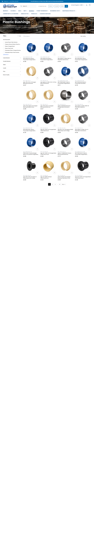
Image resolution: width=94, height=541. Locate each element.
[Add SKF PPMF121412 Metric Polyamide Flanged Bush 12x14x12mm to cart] (54, 54)
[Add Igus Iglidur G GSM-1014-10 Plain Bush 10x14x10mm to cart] (89, 125)
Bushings (9, 18)
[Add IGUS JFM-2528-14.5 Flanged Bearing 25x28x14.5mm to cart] (37, 101)
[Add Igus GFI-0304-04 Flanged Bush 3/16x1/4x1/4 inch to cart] (54, 149)
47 (59, 184)
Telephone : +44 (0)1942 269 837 (11, 1)
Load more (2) (5, 54)
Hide (20, 35)
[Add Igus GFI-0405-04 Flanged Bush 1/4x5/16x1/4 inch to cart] (89, 172)
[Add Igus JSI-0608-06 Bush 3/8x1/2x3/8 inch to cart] (54, 172)
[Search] (21, 6)
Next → (63, 184)
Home (4, 18)
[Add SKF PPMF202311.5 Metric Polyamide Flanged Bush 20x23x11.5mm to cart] (89, 149)
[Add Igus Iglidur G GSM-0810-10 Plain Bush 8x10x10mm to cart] (72, 54)
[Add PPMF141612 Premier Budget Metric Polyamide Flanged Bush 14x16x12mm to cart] (37, 149)
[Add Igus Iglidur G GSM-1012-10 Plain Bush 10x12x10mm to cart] (54, 78)
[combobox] (28, 6)
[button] (6, 10)
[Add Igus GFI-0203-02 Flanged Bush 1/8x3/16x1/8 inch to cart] (54, 125)
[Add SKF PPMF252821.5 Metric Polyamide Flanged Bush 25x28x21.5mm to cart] (72, 78)
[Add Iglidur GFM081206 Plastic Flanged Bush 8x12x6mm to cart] (72, 101)
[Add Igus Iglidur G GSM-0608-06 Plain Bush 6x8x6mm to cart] (89, 101)
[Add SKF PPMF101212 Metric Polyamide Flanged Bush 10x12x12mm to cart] (37, 54)
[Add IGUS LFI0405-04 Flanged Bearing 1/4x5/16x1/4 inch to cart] (72, 172)
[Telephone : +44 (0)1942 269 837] (2, 1)
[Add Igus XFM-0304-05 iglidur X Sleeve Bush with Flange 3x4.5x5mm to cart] (37, 172)
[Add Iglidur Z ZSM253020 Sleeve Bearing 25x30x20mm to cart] (72, 149)
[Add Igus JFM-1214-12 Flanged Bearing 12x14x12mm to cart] (37, 78)
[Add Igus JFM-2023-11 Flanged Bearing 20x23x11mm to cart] (54, 101)
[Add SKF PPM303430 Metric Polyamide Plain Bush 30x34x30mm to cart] (89, 78)
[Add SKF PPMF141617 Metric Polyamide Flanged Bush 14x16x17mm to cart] (37, 125)
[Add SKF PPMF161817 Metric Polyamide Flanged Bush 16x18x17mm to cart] (89, 54)
